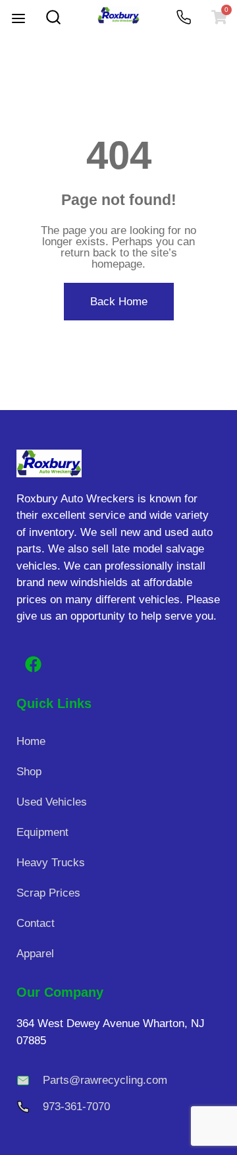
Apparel (35, 953)
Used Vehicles (51, 802)
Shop (28, 771)
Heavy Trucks (50, 862)
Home (30, 741)
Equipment (42, 832)
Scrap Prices (48, 893)
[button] (18, 20)
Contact (35, 923)
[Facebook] (32, 663)
